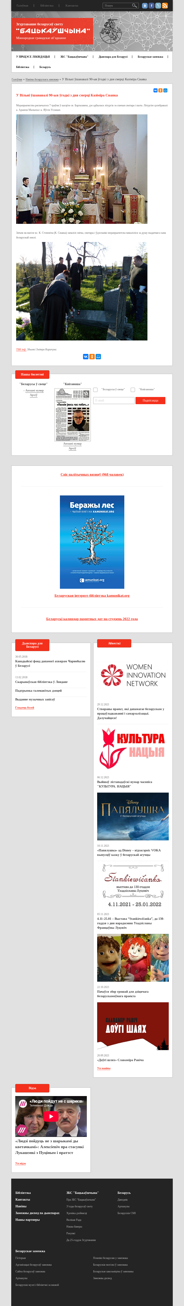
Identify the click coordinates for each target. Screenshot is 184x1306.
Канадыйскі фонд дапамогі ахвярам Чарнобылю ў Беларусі (50, 663)
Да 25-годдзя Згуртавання (81, 1240)
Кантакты (72, 5)
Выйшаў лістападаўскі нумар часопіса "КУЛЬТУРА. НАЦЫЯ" (124, 784)
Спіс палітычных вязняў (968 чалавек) (92, 474)
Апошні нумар (34, 390)
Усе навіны (103, 1068)
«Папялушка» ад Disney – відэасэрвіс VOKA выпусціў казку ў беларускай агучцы (128, 853)
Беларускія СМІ (127, 1213)
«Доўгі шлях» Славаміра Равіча (120, 1060)
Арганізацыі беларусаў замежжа (33, 1264)
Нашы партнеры (27, 1219)
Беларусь (45, 67)
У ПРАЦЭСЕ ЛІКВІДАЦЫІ (33, 56)
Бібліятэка (46, 5)
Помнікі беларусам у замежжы (110, 1258)
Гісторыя (20, 1258)
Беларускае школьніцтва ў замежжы (113, 1271)
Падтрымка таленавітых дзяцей (38, 690)
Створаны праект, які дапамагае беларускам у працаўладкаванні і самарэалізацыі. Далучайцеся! (130, 713)
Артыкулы (123, 1206)
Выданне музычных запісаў (35, 699)
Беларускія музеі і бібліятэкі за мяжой (37, 1284)
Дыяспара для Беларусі (113, 56)
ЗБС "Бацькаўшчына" (74, 56)
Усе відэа (20, 1163)
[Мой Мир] (165, 90)
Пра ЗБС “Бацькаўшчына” (81, 1199)
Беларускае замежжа (150, 56)
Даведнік (123, 1199)
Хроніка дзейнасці (76, 1213)
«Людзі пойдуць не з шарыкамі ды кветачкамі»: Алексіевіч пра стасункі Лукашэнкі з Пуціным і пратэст (49, 1147)
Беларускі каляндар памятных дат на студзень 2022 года (92, 619)
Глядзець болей (24, 707)
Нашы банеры (74, 1226)
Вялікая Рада (73, 1219)
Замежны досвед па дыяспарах (37, 1213)
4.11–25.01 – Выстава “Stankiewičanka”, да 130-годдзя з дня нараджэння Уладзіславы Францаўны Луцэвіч (130, 923)
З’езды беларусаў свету (79, 1206)
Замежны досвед (102, 1278)
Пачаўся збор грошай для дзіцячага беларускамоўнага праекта (123, 994)
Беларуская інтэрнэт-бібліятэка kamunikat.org (92, 595)
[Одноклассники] (160, 90)
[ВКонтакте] (155, 90)
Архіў (33, 395)
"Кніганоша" (147, 389)
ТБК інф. (21, 349)
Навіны (20, 1206)
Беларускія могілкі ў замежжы (110, 1264)
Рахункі (70, 1233)
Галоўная (22, 5)
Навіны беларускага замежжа (42, 79)
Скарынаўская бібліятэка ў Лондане (41, 682)
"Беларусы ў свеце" (113, 389)
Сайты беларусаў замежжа (30, 1271)
